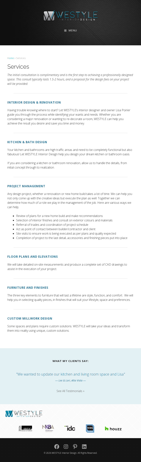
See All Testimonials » (70, 391)
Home (10, 58)
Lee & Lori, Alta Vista (70, 380)
